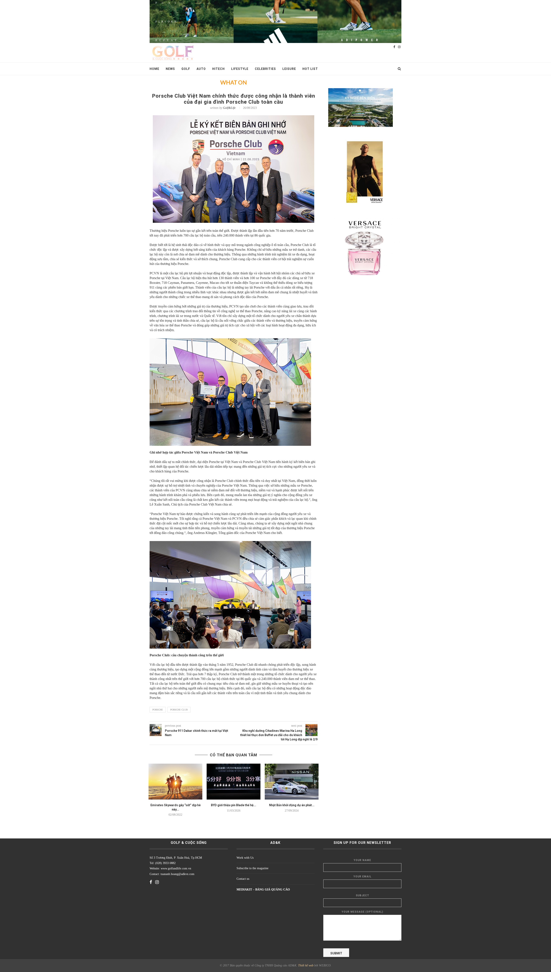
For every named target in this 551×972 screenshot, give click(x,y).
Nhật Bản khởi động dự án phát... (291, 805)
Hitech (218, 69)
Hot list (310, 69)
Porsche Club (179, 709)
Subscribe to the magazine (252, 868)
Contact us (243, 878)
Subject (362, 895)
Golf (185, 69)
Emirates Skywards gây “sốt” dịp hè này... (175, 807)
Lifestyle (239, 69)
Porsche (157, 709)
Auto (201, 69)
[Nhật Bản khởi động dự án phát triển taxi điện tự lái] (292, 782)
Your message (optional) (362, 911)
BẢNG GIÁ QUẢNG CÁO (272, 889)
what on (233, 83)
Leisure (289, 69)
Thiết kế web (305, 965)
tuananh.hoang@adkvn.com (177, 874)
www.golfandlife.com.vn (175, 868)
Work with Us (245, 857)
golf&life (229, 107)
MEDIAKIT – (246, 889)
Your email (362, 876)
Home (154, 69)
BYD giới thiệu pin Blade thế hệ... (233, 805)
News (170, 69)
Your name (362, 860)
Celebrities (265, 69)
